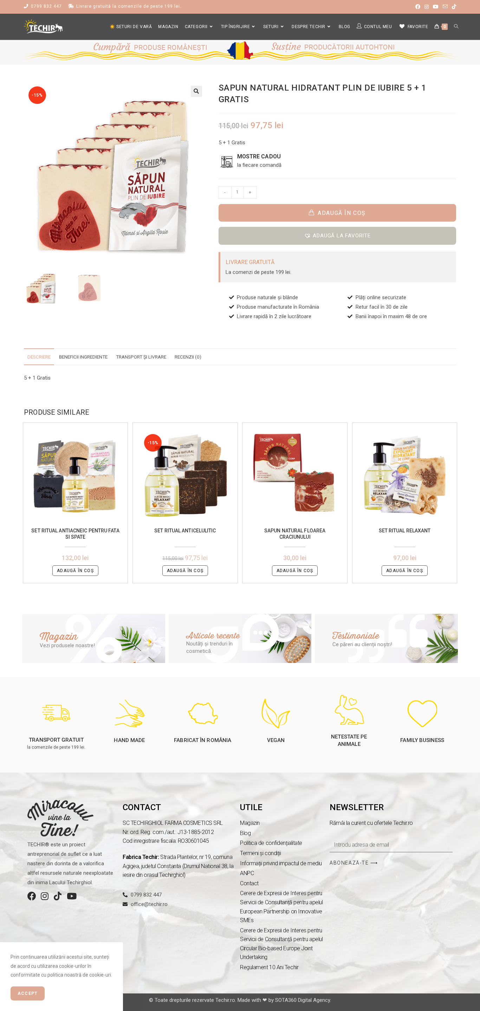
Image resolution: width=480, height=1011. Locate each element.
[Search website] (456, 27)
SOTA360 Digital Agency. (303, 1000)
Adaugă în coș (342, 213)
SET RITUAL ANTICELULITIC (185, 530)
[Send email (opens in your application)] (445, 6)
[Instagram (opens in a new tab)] (426, 6)
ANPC (247, 873)
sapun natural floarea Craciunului (294, 534)
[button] (196, 91)
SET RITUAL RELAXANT (405, 530)
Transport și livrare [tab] (141, 357)
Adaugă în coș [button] (75, 570)
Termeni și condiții (260, 853)
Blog (245, 833)
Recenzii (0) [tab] (188, 357)
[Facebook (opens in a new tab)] (417, 6)
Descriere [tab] (39, 357)
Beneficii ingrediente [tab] (83, 357)
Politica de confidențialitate (271, 843)
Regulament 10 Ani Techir (269, 967)
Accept (28, 993)
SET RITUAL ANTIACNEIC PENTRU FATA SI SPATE (75, 534)
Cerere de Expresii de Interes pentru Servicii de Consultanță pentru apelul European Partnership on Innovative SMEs (281, 907)
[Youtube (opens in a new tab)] (436, 6)
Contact (249, 883)
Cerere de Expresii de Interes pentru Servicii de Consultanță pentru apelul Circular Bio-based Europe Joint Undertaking (281, 944)
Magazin (250, 823)
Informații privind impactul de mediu (281, 863)
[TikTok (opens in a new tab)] (453, 6)
